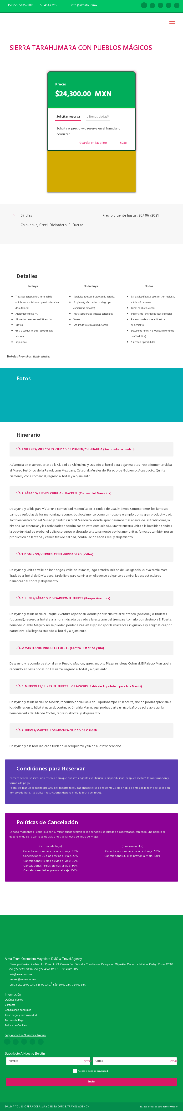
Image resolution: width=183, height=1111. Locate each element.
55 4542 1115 (48, 5)
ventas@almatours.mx (23, 979)
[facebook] (144, 5)
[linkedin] (152, 5)
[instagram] (176, 5)
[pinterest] (160, 5)
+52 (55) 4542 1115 (45, 969)
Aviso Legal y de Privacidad (21, 1015)
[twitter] (168, 5)
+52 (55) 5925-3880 (20, 969)
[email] (135, 5)
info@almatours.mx (21, 974)
